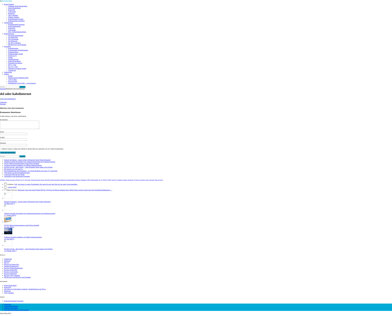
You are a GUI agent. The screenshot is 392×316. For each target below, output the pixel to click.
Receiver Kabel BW (10, 270)
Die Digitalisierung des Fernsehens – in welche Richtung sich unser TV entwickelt (30, 171)
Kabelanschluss (13, 52)
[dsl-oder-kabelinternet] (8, 99)
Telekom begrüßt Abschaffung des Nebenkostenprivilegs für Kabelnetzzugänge (29, 162)
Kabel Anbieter (9, 4)
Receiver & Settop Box (11, 264)
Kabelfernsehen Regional (16, 24)
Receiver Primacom (10, 274)
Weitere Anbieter (13, 17)
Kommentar (4, 120)
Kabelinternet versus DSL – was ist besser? (22, 83)
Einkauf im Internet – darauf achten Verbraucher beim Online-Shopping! (27, 160)
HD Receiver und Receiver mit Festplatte (17, 277)
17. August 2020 (9, 215)
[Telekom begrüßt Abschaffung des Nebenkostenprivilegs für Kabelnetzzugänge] (8, 210)
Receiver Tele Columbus (12, 275)
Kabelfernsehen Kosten (15, 19)
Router (10, 76)
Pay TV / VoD (13, 67)
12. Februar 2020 (9, 251)
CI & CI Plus (12, 79)
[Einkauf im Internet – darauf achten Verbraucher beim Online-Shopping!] (8, 198)
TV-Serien (136, 180)
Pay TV (100, 180)
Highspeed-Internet (35, 180)
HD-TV (6, 263)
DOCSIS (17, 180)
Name (2, 132)
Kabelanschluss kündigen (16, 21)
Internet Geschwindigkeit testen (18, 78)
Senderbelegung (13, 59)
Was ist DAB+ (13, 81)
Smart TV (114, 180)
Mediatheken (84, 180)
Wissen (6, 74)
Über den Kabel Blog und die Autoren (16, 310)
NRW (88, 180)
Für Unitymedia (13, 39)
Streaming (124, 180)
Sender (10, 57)
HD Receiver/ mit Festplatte (17, 45)
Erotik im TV (12, 56)
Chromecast (12, 70)
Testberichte (8, 72)
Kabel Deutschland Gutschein (13, 301)
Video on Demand (149, 180)
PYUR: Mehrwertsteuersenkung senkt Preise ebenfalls (21, 163)
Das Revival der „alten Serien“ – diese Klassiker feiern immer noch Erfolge (28, 167)
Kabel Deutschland (14, 8)
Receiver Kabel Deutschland (13, 268)
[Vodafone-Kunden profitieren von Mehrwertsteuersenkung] (8, 234)
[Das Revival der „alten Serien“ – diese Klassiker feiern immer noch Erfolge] (8, 245)
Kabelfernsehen (13, 48)
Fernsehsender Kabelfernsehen (18, 50)
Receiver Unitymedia (11, 272)
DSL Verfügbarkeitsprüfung (17, 32)
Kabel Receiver (9, 34)
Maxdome (77, 180)
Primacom (11, 13)
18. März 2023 (9, 203)
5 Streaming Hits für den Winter (14, 174)
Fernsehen (7, 46)
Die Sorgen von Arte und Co (13, 169)
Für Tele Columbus (14, 43)
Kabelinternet (63, 180)
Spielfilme (119, 180)
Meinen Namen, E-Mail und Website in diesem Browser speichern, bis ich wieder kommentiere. (33, 149)
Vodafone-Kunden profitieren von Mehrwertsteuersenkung (23, 165)
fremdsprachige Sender (15, 54)
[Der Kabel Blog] (6, 1)
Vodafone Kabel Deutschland (17, 6)
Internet (42, 180)
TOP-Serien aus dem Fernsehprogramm (17, 173)
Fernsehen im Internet (15, 63)
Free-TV (22, 180)
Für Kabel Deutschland (15, 35)
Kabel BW (11, 10)
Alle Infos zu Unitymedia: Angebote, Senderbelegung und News (25, 289)
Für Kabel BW (13, 37)
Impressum (7, 304)
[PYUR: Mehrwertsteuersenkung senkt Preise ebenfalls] (8, 222)
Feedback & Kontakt (11, 308)
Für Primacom (12, 41)
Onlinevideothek (94, 180)
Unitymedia (12, 12)
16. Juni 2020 (8, 239)
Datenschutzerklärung (11, 306)
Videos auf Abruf (158, 180)
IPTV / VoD (12, 65)
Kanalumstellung (71, 180)
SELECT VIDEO (107, 180)
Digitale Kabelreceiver (11, 266)
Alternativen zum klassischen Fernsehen (17, 176)
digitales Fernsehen (10, 180)
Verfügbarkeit (8, 23)
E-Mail (2, 137)
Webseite (3, 143)
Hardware (7, 261)
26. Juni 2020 (8, 227)
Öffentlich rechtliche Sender (17, 68)
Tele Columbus (13, 15)
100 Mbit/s (2, 180)
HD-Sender (28, 180)
